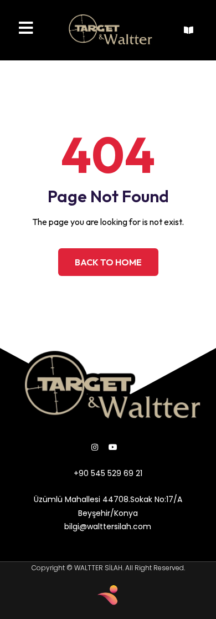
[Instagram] (94, 447)
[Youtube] (113, 447)
